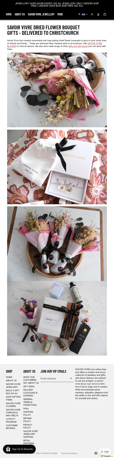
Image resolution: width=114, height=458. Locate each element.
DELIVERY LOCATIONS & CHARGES (30, 393)
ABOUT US (11, 380)
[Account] (98, 14)
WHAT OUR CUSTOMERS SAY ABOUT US (31, 380)
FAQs (25, 408)
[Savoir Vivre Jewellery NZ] (57, 167)
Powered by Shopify (49, 453)
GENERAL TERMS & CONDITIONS (30, 402)
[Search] (92, 14)
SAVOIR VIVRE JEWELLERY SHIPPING (30, 434)
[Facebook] (96, 453)
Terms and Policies (69, 453)
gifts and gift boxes (78, 46)
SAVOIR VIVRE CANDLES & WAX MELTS (13, 412)
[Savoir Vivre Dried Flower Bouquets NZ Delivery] (57, 243)
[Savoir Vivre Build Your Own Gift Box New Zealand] (57, 318)
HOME (9, 377)
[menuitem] (60, 14)
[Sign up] (70, 378)
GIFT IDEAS (29, 386)
